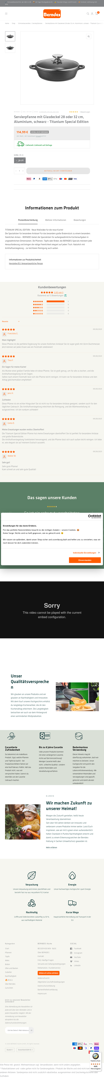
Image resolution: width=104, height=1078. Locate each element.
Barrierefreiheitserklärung (47, 990)
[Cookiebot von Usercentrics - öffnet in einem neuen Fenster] (90, 516)
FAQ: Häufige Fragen (46, 960)
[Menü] (99, 1053)
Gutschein (9, 988)
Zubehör (8, 972)
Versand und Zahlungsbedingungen (51, 964)
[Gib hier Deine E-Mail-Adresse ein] (31, 1030)
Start (7, 948)
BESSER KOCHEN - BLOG (47, 948)
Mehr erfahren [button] (51, 847)
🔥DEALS (9, 980)
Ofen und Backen (11, 968)
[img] (8, 329)
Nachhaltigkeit (10, 976)
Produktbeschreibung (28, 220)
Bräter (7, 964)
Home (7, 23)
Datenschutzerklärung (46, 986)
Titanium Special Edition (49, 112)
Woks (7, 960)
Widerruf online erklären (48, 973)
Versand (38, 136)
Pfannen (8, 952)
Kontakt (41, 956)
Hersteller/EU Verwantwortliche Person (26, 263)
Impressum (42, 993)
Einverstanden (85, 560)
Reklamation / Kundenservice (49, 968)
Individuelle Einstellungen (84, 553)
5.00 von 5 (58, 292)
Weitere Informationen (55, 220)
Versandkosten (46, 1064)
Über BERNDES (43, 952)
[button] (38, 301)
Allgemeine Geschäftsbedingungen (51, 982)
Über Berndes (10, 984)
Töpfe (7, 956)
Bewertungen (80, 220)
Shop (13, 23)
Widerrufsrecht (43, 978)
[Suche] (88, 14)
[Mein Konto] (92, 14)
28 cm (21, 160)
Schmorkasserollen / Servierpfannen (30, 23)
